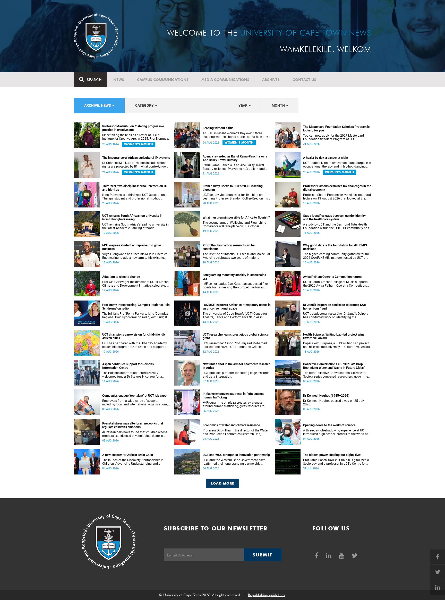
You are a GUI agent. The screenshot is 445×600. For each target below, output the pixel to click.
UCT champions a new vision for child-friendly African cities (134, 336)
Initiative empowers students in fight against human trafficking (233, 395)
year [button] (243, 105)
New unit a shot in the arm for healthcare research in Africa (236, 366)
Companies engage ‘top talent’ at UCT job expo (134, 395)
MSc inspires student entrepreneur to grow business (131, 247)
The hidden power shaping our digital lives (332, 455)
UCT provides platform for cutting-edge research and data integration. (236, 374)
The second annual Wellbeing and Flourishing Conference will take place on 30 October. (234, 224)
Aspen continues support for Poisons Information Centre (128, 366)
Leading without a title (218, 128)
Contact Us (304, 80)
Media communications (225, 80)
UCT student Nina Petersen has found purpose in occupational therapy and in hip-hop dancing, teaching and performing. (337, 164)
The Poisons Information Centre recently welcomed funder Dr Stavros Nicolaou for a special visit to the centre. (132, 374)
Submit (262, 554)
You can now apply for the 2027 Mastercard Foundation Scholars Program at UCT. (333, 137)
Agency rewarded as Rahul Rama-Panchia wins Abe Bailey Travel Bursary (235, 158)
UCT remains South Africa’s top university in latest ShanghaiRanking (132, 217)
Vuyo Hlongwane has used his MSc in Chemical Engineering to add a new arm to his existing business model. (135, 256)
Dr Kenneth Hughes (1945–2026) (326, 395)
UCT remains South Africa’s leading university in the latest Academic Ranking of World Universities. (135, 226)
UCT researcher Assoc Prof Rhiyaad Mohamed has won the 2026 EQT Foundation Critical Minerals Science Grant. (235, 345)
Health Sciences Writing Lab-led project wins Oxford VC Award (333, 336)
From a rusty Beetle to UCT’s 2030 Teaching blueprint (233, 187)
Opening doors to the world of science (329, 425)
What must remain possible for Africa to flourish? (236, 217)
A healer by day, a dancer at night (325, 158)
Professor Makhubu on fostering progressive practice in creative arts (133, 128)
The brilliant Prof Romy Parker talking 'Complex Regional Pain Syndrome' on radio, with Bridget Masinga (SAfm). (135, 315)
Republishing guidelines (266, 595)
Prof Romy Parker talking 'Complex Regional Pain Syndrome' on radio (136, 306)
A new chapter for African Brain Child (127, 455)
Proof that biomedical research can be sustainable (228, 247)
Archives (271, 80)
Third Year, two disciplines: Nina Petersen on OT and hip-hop (135, 187)
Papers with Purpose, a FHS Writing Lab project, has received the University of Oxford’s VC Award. (337, 345)
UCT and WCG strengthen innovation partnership (236, 455)
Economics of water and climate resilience (231, 425)
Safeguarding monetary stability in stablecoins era (234, 276)
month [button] (279, 105)
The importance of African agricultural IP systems (136, 158)
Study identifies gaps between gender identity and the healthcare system (334, 217)
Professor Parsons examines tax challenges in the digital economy (337, 187)
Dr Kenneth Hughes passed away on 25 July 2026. (334, 402)
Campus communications (163, 80)
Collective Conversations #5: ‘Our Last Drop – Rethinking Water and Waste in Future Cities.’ (334, 366)
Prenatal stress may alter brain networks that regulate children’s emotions (132, 425)
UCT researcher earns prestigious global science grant (235, 336)
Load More (222, 483)
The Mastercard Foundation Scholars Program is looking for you (336, 128)
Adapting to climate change (121, 277)
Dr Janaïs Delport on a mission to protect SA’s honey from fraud (334, 306)
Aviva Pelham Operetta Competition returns (332, 277)
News (118, 80)
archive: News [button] (98, 105)
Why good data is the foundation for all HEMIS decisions (335, 247)
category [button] (145, 105)
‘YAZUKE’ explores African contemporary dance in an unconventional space (237, 306)
